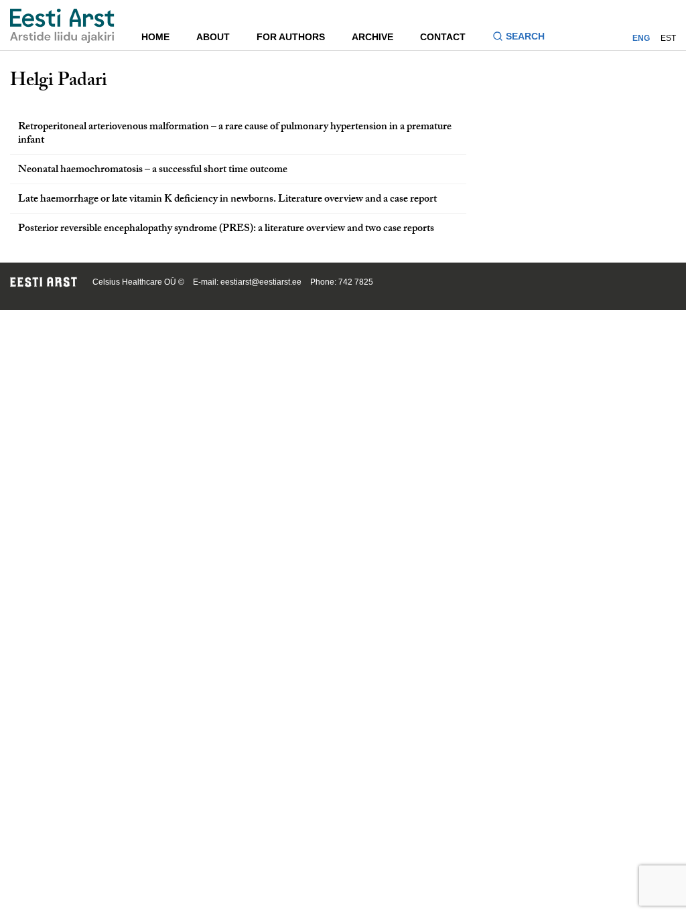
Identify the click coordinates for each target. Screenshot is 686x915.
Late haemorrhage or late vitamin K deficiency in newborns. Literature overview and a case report (227, 200)
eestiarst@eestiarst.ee (260, 282)
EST (668, 38)
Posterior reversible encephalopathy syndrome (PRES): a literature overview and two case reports (226, 229)
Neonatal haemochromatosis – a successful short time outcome (152, 170)
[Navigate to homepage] (62, 26)
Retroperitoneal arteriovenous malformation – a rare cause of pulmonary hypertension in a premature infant (235, 135)
